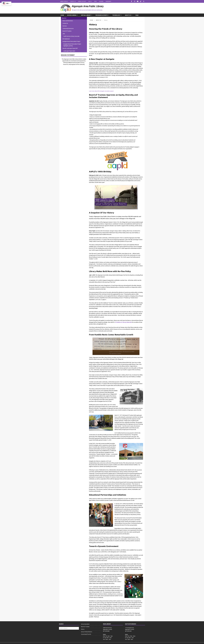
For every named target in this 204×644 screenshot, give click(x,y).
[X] (143, 1)
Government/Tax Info (86, 634)
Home (62, 15)
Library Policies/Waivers (86, 631)
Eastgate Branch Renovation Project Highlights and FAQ (72, 44)
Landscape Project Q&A (69, 51)
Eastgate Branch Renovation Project (71, 41)
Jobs (64, 33)
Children (101, 1)
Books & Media (71, 15)
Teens (95, 1)
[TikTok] (140, 1)
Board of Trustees (67, 31)
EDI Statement (66, 39)
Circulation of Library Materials (123, 322)
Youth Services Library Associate (71, 36)
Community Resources (68, 28)
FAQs (136, 15)
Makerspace (108, 1)
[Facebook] (131, 1)
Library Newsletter (85, 624)
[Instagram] (134, 1)
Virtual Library (86, 15)
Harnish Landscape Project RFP (70, 48)
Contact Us (73, 1)
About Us (128, 15)
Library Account (82, 1)
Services (65, 26)
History (82, 629)
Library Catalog (64, 1)
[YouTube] (137, 1)
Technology (116, 15)
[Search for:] (69, 628)
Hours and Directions (68, 20)
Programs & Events (101, 15)
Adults (90, 1)
